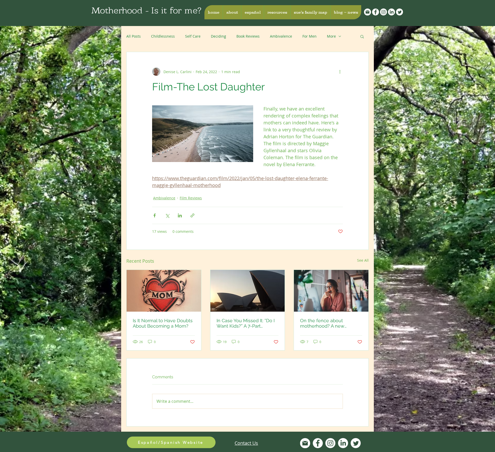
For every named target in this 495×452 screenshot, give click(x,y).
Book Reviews (248, 36)
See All (363, 260)
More (331, 36)
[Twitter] (399, 11)
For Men (309, 36)
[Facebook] (375, 11)
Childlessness (163, 36)
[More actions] (340, 72)
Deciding (218, 36)
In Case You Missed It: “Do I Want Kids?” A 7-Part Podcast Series (246, 323)
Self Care (193, 36)
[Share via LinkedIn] (179, 215)
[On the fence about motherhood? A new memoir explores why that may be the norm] (331, 291)
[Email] (367, 11)
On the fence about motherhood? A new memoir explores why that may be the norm (329, 323)
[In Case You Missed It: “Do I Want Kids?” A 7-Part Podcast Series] (247, 291)
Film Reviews (191, 197)
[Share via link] (192, 215)
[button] (232, 12)
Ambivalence (281, 36)
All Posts (133, 36)
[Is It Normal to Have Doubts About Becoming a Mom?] (164, 291)
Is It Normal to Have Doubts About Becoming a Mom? (163, 323)
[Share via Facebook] (154, 215)
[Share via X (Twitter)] (167, 215)
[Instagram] (383, 11)
